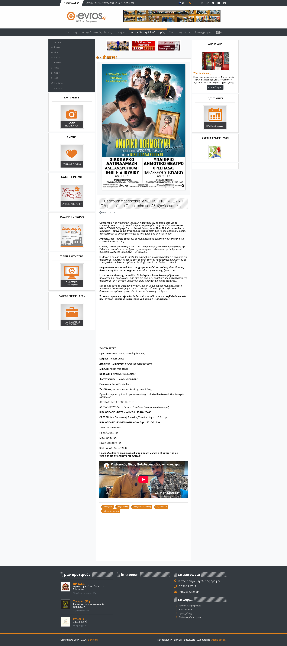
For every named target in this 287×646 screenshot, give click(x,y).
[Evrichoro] (65, 621)
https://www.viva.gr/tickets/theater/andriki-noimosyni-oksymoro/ (141, 395)
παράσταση (123, 507)
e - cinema (56, 42)
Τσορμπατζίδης (82, 601)
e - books (55, 57)
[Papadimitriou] (118, 45)
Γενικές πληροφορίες (190, 605)
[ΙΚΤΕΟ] (143, 45)
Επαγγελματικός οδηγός (96, 32)
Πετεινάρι (79, 583)
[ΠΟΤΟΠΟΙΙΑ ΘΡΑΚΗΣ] (169, 45)
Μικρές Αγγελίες (180, 32)
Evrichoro (78, 619)
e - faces (55, 68)
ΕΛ (183, 3)
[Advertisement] (143, 327)
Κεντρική (71, 32)
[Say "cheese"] (72, 116)
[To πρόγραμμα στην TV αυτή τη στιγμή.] (72, 275)
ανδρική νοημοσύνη (142, 507)
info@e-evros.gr (189, 592)
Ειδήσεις (121, 32)
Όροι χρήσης (185, 613)
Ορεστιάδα (162, 507)
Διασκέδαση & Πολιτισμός (148, 32)
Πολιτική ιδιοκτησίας (190, 617)
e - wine (54, 52)
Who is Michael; (202, 73)
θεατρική (108, 507)
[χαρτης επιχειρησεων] (215, 151)
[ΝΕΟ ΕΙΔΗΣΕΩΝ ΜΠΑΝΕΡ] (143, 556)
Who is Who (57, 83)
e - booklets (56, 88)
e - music (55, 73)
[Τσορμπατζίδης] (65, 604)
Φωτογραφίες (203, 32)
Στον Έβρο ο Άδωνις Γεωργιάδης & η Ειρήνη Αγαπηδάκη (110, 3)
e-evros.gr (93, 639)
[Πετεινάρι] (65, 586)
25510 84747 (187, 586)
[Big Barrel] (171, 15)
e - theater (55, 47)
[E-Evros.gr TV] (219, 32)
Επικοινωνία (185, 609)
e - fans (54, 78)
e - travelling (56, 62)
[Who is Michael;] (215, 60)
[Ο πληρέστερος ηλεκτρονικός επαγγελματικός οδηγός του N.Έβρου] (87, 17)
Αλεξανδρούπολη (111, 511)
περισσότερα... (215, 87)
